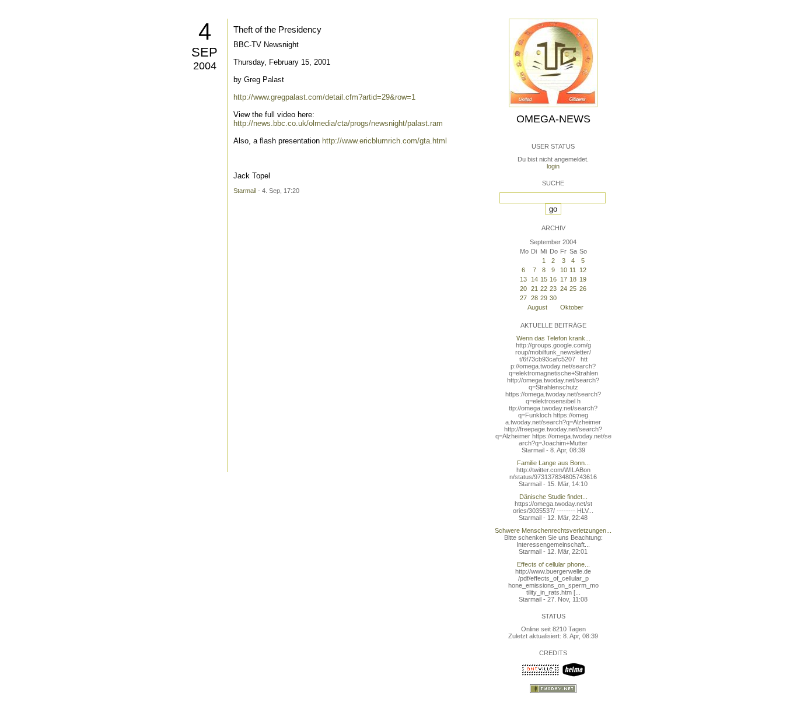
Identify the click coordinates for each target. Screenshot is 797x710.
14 (534, 279)
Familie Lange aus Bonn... (553, 462)
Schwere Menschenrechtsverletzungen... (553, 530)
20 (523, 288)
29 (543, 297)
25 (572, 288)
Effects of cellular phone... (553, 564)
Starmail (244, 190)
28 (534, 297)
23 (553, 288)
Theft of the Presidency (277, 29)
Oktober (571, 307)
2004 (204, 66)
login (553, 166)
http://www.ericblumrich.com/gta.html (384, 140)
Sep (204, 52)
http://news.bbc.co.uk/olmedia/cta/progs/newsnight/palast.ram (338, 123)
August (537, 307)
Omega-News (553, 119)
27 (523, 297)
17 (563, 279)
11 (572, 269)
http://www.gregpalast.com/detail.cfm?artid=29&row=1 (324, 97)
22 (543, 288)
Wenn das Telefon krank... (553, 338)
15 (543, 279)
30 (553, 297)
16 (553, 279)
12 (582, 269)
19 (582, 279)
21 (534, 288)
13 (523, 279)
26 (582, 288)
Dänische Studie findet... (553, 496)
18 (572, 279)
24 (563, 288)
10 (563, 269)
